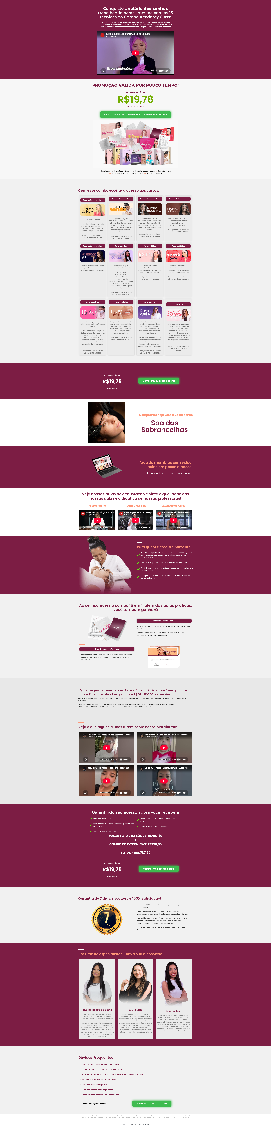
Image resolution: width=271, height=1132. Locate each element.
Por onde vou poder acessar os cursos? (99, 1079)
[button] (135, 1064)
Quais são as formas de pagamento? (98, 1089)
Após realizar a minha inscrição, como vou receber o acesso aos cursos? (113, 1074)
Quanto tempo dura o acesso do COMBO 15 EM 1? (103, 1069)
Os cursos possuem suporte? (94, 1084)
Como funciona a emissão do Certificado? (100, 1095)
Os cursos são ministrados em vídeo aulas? (101, 1064)
